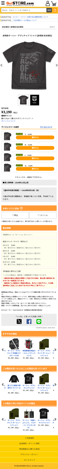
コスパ (52, 27)
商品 (16, 215)
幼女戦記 (5, 27)
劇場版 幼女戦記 (17, 27)
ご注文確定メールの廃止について (24, 20)
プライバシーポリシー (29, 454)
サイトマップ (29, 460)
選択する (35, 137)
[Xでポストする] (19, 323)
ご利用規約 (29, 438)
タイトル (44, 215)
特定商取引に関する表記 (29, 449)
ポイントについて (8, 121)
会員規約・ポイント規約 (29, 443)
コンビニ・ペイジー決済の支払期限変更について (30, 17)
